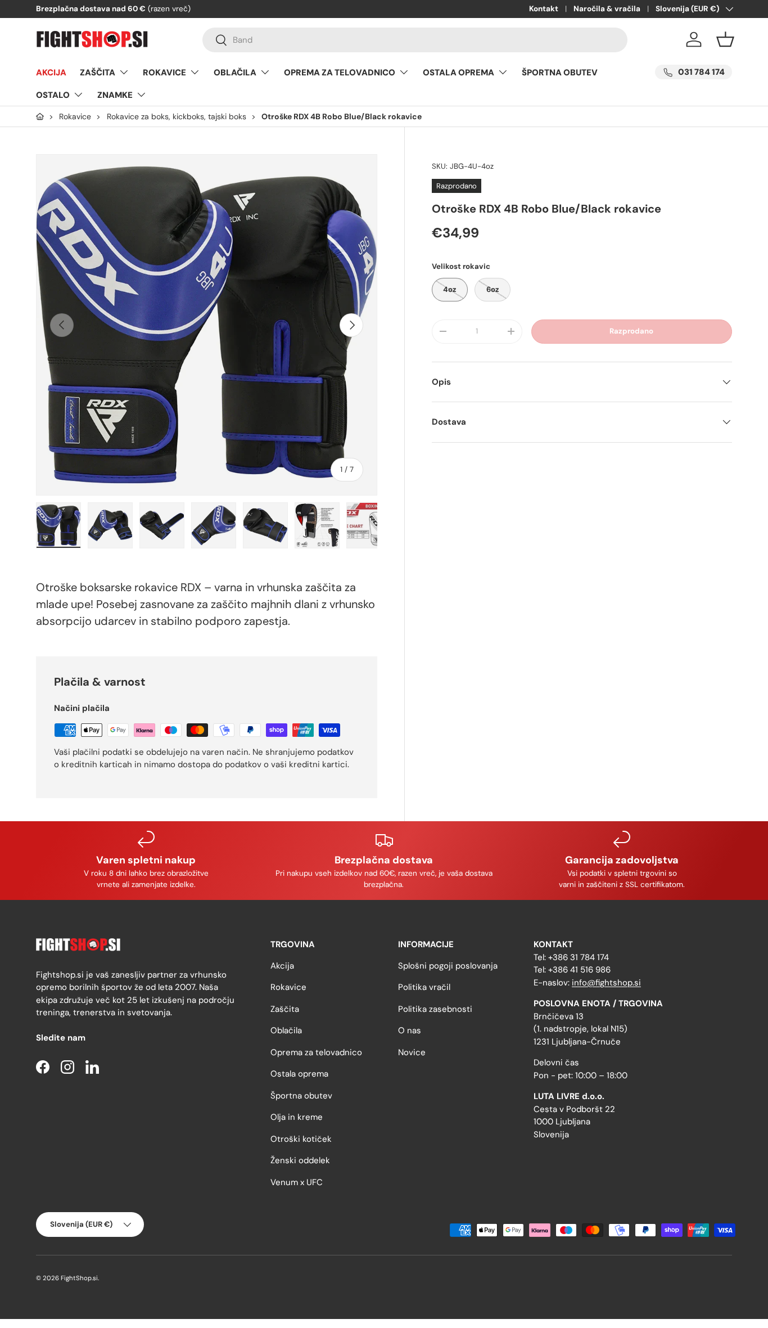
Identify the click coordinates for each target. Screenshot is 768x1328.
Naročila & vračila (606, 8)
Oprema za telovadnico (316, 1052)
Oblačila (286, 1030)
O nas (409, 1030)
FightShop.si (79, 1278)
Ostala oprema (299, 1073)
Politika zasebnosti (435, 1009)
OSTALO (53, 95)
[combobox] (414, 40)
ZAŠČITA (97, 72)
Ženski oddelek (300, 1160)
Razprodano (631, 331)
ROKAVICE (164, 72)
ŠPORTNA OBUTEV (560, 72)
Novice (412, 1052)
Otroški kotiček (301, 1139)
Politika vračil (424, 987)
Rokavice (288, 987)
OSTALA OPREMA (458, 72)
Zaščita (284, 1009)
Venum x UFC (296, 1182)
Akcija (282, 965)
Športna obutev (301, 1095)
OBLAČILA (235, 72)
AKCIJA (51, 72)
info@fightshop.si (606, 982)
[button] (725, 39)
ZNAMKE (115, 95)
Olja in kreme (296, 1117)
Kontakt (543, 8)
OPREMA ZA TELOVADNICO (339, 72)
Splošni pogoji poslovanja (448, 965)
